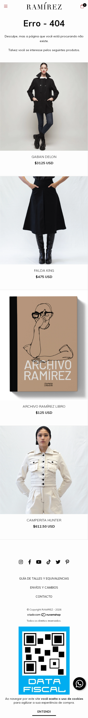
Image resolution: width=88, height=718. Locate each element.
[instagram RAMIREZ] (21, 562)
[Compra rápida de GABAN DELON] (44, 147)
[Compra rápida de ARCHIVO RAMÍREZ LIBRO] (44, 397)
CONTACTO (44, 596)
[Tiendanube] (44, 615)
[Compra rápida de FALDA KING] (44, 261)
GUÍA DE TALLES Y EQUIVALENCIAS (44, 578)
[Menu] (5, 6)
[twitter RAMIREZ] (58, 562)
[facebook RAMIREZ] (29, 562)
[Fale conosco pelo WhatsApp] (79, 683)
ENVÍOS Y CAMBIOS (44, 587)
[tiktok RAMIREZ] (48, 562)
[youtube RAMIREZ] (39, 562)
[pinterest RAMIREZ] (67, 562)
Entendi (44, 711)
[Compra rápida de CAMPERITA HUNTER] (44, 511)
